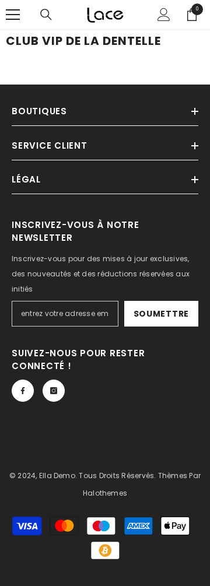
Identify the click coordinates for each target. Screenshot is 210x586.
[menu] (13, 15)
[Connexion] (164, 14)
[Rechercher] (46, 15)
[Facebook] (23, 391)
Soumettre (161, 314)
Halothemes (105, 493)
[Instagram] (54, 391)
